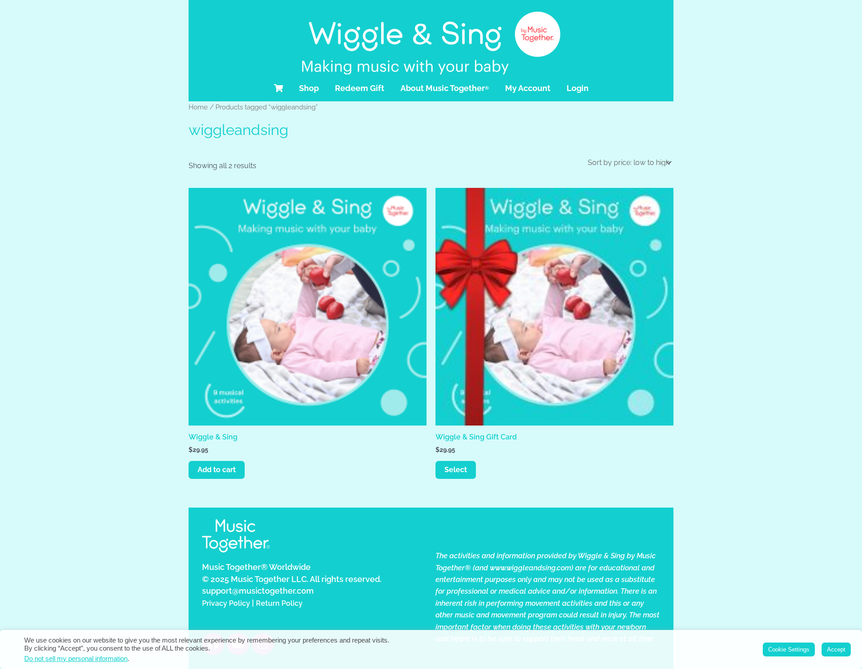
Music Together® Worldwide (256, 567)
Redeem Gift (359, 88)
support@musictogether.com (258, 590)
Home (198, 107)
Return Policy (279, 603)
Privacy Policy (226, 603)
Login (578, 88)
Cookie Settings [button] (788, 649)
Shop (309, 88)
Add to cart (217, 469)
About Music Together (444, 88)
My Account (527, 88)
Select (455, 469)
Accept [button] (836, 649)
